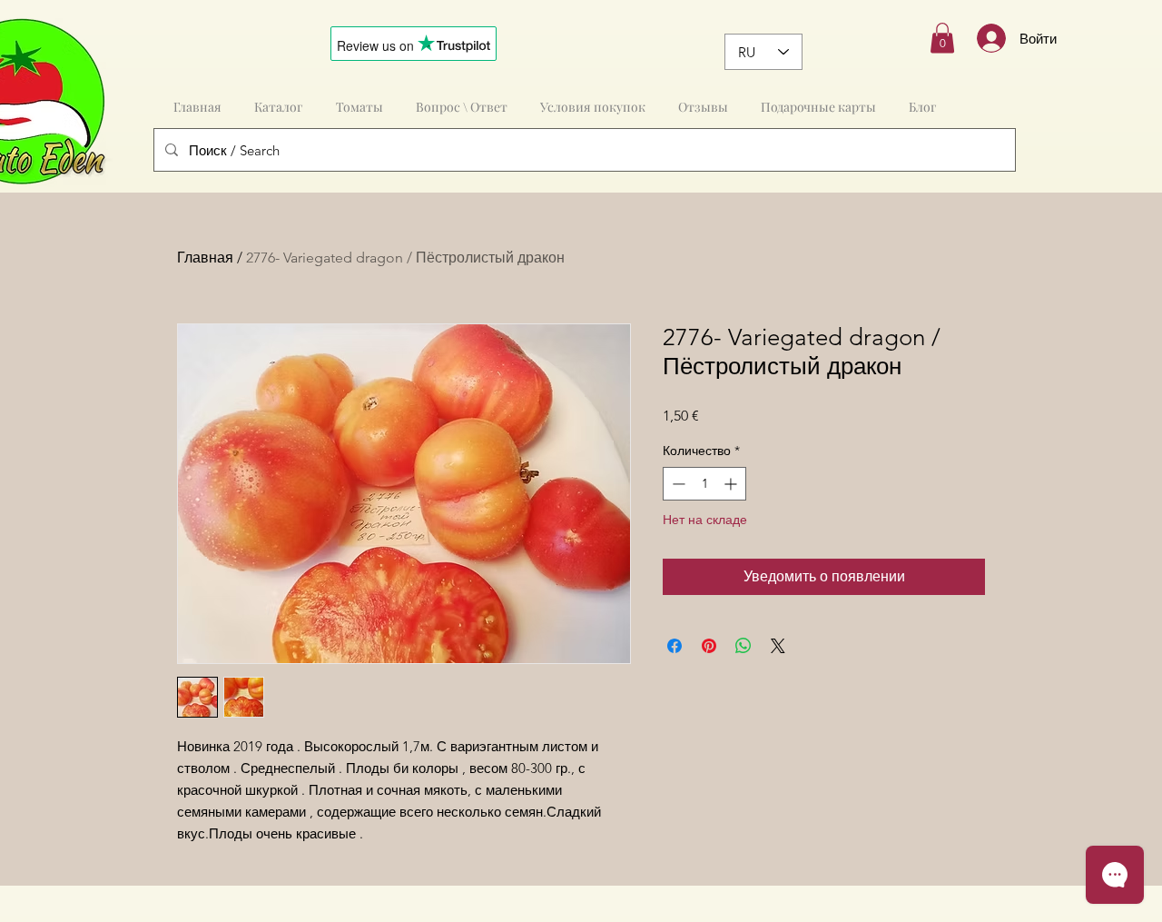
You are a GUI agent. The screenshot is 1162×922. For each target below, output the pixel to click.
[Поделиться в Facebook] (674, 646)
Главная (205, 257)
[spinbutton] (704, 484)
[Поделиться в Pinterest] (709, 646)
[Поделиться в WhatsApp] (743, 646)
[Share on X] (778, 646)
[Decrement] (676, 484)
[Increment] (732, 484)
